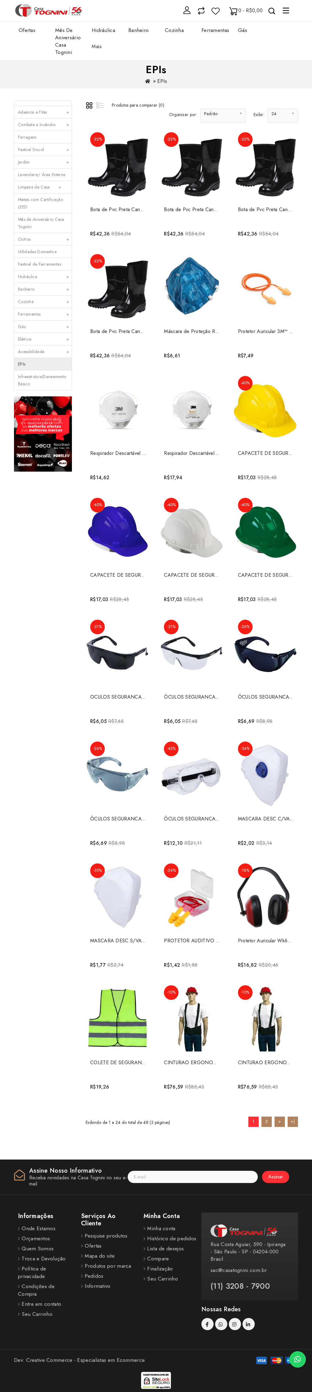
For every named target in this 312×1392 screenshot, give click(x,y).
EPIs (162, 81)
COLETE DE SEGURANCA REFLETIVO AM (137, 1062)
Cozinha (43, 302)
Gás (43, 327)
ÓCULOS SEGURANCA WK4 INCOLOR (134, 818)
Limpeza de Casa (40, 187)
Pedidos (94, 1276)
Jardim (43, 162)
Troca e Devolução (44, 1258)
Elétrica (43, 339)
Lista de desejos (165, 1248)
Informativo (97, 1286)
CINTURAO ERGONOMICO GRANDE (206, 1062)
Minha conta (161, 1228)
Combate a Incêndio (43, 125)
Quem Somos (38, 1248)
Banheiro (43, 289)
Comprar (117, 231)
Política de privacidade (32, 1272)
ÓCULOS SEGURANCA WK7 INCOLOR (207, 818)
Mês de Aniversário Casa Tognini (41, 223)
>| (293, 1121)
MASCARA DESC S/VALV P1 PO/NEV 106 (138, 940)
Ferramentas (43, 314)
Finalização (160, 1268)
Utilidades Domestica (37, 252)
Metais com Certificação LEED (40, 203)
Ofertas (27, 30)
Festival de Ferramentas (39, 264)
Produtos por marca (108, 1266)
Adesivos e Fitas (43, 112)
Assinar (275, 1176)
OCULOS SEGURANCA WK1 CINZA (130, 696)
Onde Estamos (38, 1228)
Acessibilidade (43, 352)
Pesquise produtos (106, 1235)
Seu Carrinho (37, 1314)
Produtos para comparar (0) (138, 105)
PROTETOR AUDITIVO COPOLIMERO (206, 940)
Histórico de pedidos (171, 1238)
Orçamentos (36, 1238)
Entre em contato (41, 1304)
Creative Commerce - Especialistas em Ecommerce (85, 1360)
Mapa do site (100, 1255)
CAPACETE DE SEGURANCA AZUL (129, 575)
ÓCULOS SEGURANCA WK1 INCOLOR (207, 696)
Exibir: (259, 115)
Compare (158, 1258)
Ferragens (27, 137)
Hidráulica (43, 277)
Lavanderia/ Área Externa (43, 176)
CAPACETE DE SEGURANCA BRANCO (208, 575)
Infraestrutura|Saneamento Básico (42, 380)
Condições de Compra (36, 1290)
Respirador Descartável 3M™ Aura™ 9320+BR (140, 453)
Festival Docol (43, 150)
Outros (43, 239)
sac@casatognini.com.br (239, 1270)
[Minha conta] (186, 10)
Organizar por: (183, 115)
